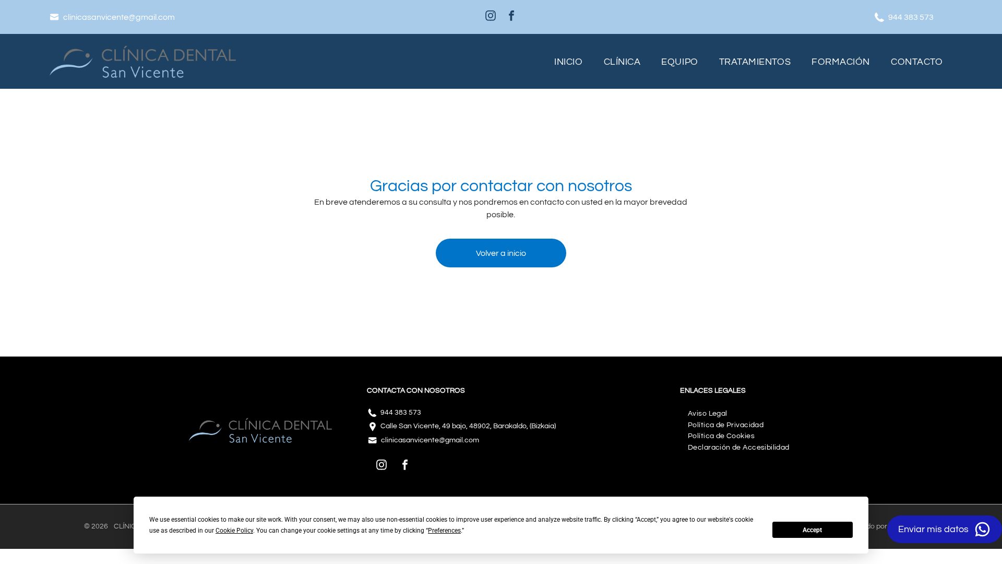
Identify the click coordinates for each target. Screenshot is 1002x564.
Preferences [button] (444, 530)
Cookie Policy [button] (234, 530)
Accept (812, 530)
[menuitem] (568, 61)
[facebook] (511, 17)
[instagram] (490, 17)
